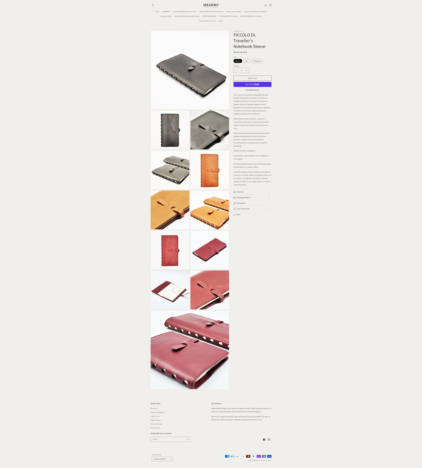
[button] (153, 5)
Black (238, 61)
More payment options (252, 89)
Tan (247, 61)
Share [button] (238, 215)
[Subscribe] (187, 439)
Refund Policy (155, 420)
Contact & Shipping (157, 412)
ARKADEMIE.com (256, 460)
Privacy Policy (155, 428)
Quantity (236, 66)
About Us (154, 408)
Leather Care (155, 416)
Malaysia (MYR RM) (160, 459)
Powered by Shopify (266, 460)
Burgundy (257, 61)
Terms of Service (156, 424)
